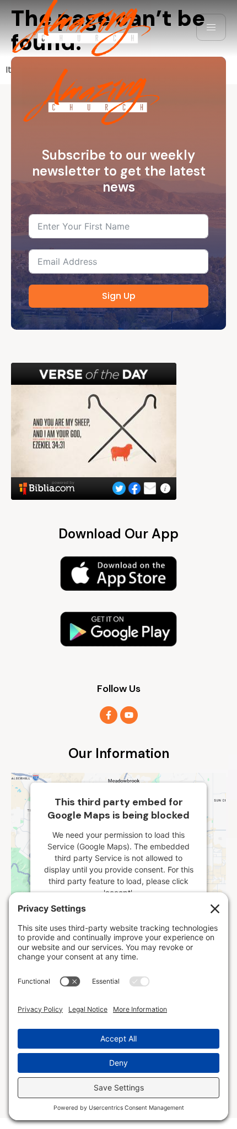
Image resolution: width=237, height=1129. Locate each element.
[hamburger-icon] (211, 27)
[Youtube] (129, 715)
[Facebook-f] (108, 715)
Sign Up (119, 296)
